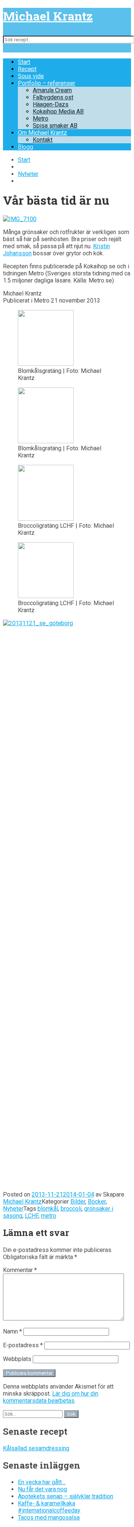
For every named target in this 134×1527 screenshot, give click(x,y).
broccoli (71, 1208)
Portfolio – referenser (46, 83)
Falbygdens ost (53, 97)
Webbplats (17, 1359)
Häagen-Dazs (50, 104)
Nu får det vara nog (42, 1489)
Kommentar (20, 1270)
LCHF (31, 1215)
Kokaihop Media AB (58, 111)
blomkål (48, 1208)
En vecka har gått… (42, 1482)
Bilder (77, 1201)
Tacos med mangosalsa (49, 1517)
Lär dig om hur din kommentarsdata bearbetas (50, 1397)
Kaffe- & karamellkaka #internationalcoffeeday (49, 1507)
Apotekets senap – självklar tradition (65, 1496)
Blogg (25, 146)
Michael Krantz (48, 16)
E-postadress (23, 1345)
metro (48, 1215)
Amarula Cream (52, 90)
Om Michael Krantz (42, 132)
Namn (12, 1331)
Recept (27, 69)
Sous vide (31, 76)
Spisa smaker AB (55, 125)
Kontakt (42, 139)
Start (24, 62)
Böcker (97, 1201)
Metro (40, 118)
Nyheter (28, 174)
